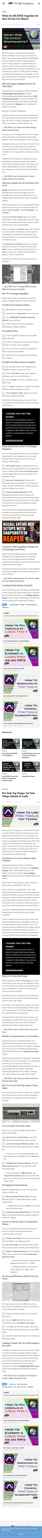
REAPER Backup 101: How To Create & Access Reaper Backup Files (31, 755)
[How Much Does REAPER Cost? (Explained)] (11, 744)
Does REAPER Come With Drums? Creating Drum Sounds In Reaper (10, 778)
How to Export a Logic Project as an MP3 (14, 668)
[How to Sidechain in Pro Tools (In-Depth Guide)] (21, 684)
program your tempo (31, 1051)
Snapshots (5, 607)
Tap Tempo (30, 1387)
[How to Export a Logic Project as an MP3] (21, 656)
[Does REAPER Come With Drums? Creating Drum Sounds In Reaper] (11, 767)
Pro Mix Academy (7, 24)
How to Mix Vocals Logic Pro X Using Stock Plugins (16, 641)
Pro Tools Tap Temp (20, 1387)
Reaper (4, 11)
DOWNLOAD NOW (14, 440)
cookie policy (6, 1530)
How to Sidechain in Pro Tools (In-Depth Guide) (15, 696)
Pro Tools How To (7, 1387)
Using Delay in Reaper (28, 776)
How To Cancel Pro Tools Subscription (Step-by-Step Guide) (18, 723)
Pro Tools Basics (22, 1384)
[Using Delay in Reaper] (31, 767)
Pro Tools (5, 789)
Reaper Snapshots (31, 604)
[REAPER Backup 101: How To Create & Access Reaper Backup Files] (31, 744)
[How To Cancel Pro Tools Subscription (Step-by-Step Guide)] (21, 711)
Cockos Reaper (14, 604)
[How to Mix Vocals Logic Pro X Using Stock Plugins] (21, 629)
